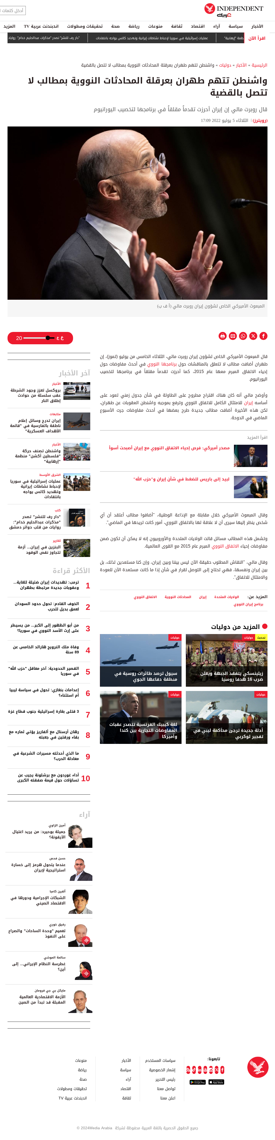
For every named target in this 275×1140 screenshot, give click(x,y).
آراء (216, 26)
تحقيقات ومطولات (85, 26)
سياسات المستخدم (160, 1060)
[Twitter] (216, 1070)
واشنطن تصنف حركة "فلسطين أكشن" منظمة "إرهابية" (38, 456)
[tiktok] (194, 1070)
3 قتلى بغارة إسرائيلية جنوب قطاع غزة (43, 711)
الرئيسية (259, 65)
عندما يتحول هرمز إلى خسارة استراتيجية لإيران (38, 867)
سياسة (236, 26)
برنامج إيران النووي (248, 604)
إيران (248, 403)
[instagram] (211, 1070)
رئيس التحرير (165, 1079)
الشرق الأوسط (50, 475)
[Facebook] (222, 1070)
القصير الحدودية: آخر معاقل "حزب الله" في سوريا (43, 671)
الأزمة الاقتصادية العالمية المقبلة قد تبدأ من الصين (42, 999)
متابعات (55, 414)
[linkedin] (199, 1070)
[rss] (188, 1070)
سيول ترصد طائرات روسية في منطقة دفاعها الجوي (145, 677)
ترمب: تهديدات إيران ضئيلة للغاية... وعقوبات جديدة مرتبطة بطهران (46, 585)
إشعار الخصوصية (162, 1069)
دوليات (225, 65)
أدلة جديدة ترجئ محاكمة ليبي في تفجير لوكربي (228, 734)
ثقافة (176, 26)
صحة (115, 26)
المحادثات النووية (178, 596)
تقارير (57, 541)
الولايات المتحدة (226, 596)
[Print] (223, 336)
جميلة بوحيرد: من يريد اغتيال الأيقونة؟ (39, 834)
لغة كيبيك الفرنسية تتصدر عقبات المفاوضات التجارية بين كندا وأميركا (143, 731)
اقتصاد (198, 26)
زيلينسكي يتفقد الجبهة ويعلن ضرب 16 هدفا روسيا (231, 677)
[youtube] (205, 1070)
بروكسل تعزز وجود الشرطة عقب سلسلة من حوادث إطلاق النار (35, 395)
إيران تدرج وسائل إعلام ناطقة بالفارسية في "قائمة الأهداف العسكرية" (35, 426)
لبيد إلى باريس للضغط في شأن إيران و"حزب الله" (181, 479)
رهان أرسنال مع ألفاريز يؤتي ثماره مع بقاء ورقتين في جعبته (44, 734)
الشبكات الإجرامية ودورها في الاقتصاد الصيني (38, 900)
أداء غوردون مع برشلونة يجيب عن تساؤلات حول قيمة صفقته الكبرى (48, 778)
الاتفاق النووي (225, 546)
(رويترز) (260, 120)
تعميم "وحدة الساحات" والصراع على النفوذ (37, 933)
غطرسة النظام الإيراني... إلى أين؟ (39, 966)
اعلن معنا (167, 1098)
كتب (58, 510)
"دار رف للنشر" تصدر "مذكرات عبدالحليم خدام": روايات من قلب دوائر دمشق (35, 522)
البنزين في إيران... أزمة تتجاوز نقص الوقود (39, 550)
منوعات (155, 26)
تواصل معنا (166, 1088)
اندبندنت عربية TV (41, 26)
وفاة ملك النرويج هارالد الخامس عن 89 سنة (46, 649)
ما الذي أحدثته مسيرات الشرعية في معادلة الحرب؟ (46, 756)
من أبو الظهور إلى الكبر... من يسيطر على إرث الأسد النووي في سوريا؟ (44, 628)
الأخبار (257, 26)
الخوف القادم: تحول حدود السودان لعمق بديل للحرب (47, 606)
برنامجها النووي (161, 364)
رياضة (134, 26)
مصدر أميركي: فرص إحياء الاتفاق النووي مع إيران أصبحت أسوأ (169, 448)
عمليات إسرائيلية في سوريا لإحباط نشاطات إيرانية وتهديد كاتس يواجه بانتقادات (165, 38)
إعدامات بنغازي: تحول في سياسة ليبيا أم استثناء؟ (44, 692)
